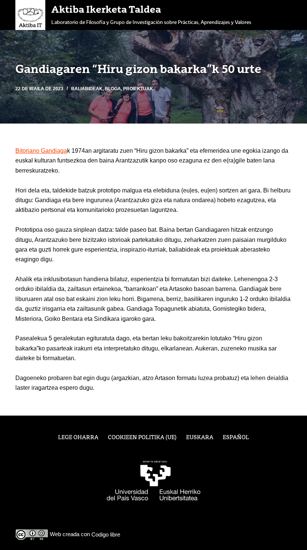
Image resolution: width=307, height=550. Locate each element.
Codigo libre (105, 534)
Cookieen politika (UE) (142, 437)
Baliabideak (87, 88)
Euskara (199, 437)
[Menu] (288, 15)
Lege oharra (78, 437)
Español (236, 437)
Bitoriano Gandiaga (41, 151)
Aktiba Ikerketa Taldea (106, 10)
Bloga (113, 88)
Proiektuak (138, 88)
